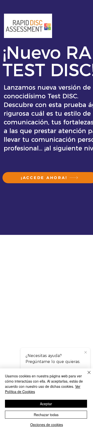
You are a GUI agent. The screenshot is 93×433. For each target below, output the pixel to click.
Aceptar (46, 403)
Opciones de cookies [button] (46, 424)
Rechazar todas (46, 414)
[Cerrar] (86, 375)
